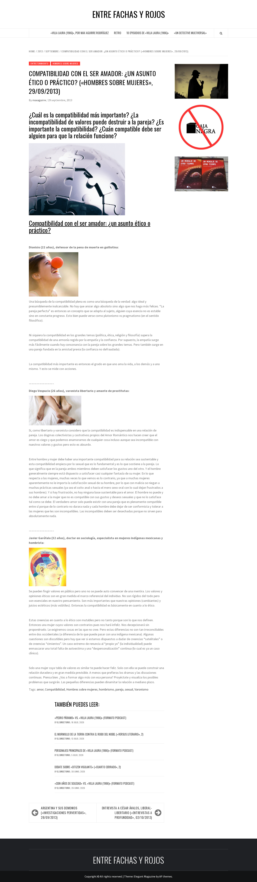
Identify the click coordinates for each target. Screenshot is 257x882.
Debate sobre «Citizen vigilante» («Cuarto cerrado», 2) (88, 767)
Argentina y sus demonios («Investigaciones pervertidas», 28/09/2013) (63, 813)
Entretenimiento (39, 63)
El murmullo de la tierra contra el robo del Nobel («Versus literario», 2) (99, 734)
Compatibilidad (55, 689)
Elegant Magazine (144, 876)
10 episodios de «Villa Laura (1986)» (147, 33)
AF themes (165, 876)
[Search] (221, 33)
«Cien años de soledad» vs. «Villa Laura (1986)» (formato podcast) (94, 783)
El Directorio (63, 722)
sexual (129, 689)
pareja (119, 689)
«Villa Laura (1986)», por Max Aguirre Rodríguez (80, 33)
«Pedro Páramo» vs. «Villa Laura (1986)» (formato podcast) (90, 718)
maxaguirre (39, 100)
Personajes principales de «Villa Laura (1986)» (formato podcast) (94, 750)
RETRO (117, 33)
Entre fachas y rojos (128, 14)
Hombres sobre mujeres (65, 63)
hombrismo (106, 689)
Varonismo (141, 689)
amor (40, 689)
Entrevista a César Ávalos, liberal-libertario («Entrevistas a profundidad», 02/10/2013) (127, 813)
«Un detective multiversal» (190, 33)
